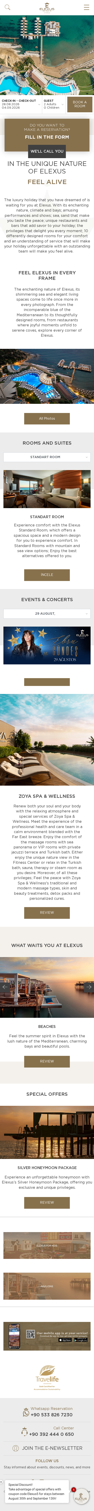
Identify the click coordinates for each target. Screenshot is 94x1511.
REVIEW (47, 912)
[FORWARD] (89, 988)
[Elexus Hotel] (47, 376)
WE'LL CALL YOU (47, 151)
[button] (7, 7)
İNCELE (47, 575)
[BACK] (5, 988)
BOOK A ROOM (80, 104)
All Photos (47, 418)
